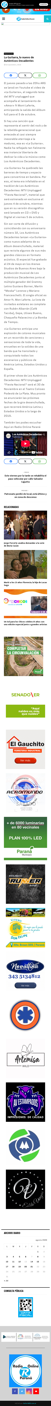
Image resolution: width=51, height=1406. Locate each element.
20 (25, 1266)
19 (19, 1266)
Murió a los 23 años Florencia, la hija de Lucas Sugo (25, 584)
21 (32, 1266)
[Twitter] (22, 1391)
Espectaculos (9, 54)
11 (13, 1261)
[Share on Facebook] (11, 75)
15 (38, 1261)
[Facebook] (15, 1391)
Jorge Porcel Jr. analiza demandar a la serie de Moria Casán (24, 544)
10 (7, 1261)
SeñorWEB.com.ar (29, 1403)
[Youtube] (36, 1391)
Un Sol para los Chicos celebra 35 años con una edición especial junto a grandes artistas (25, 623)
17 (7, 1266)
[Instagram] (29, 1391)
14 (32, 1261)
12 (19, 1261)
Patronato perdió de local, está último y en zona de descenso (25, 495)
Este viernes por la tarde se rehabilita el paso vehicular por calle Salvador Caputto (25, 479)
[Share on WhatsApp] (40, 75)
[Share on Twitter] (25, 75)
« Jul (6, 1280)
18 (13, 1266)
